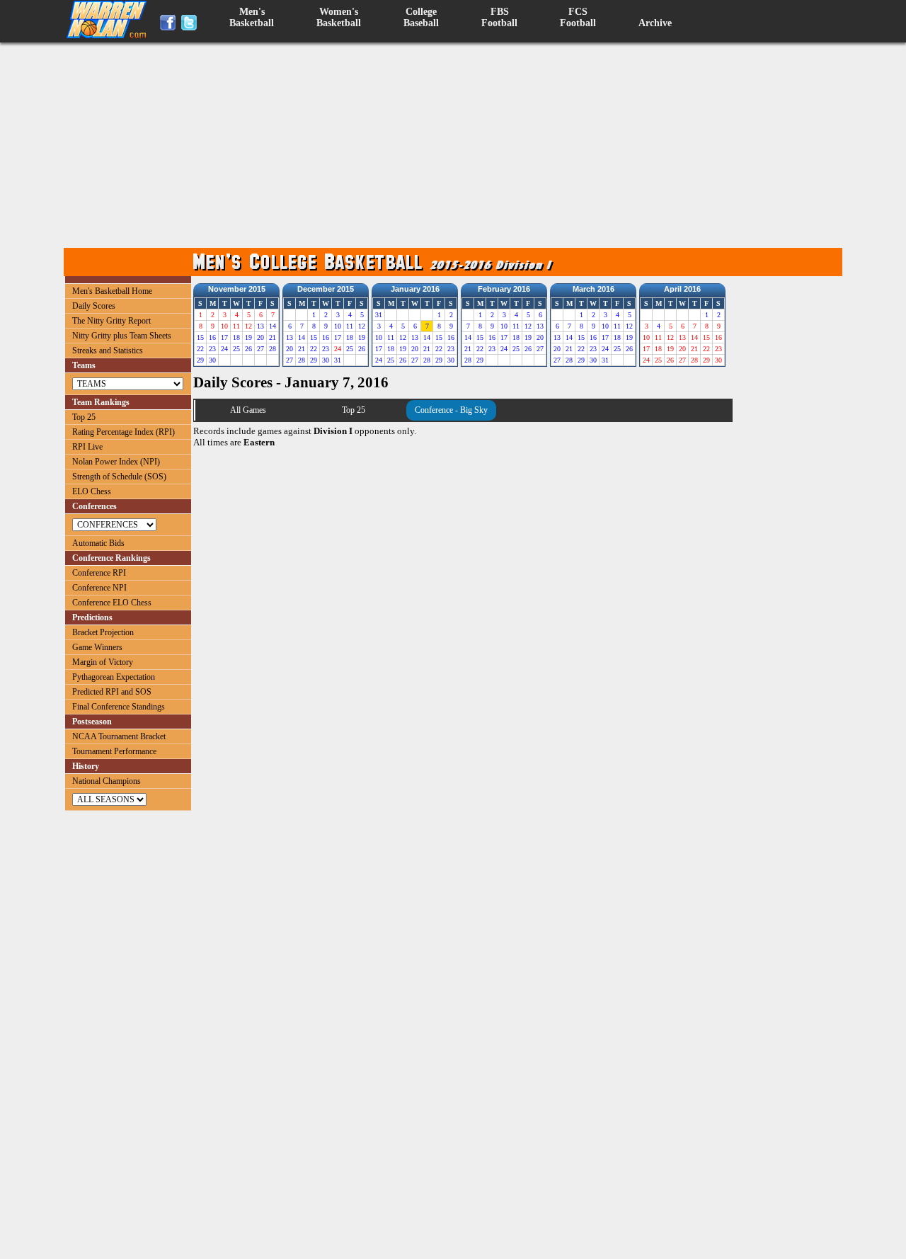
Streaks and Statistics (107, 350)
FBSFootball (499, 17)
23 (212, 349)
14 (272, 326)
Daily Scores (93, 306)
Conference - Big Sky (451, 410)
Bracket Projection (103, 632)
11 (349, 326)
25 (236, 349)
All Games (248, 410)
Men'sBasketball (251, 17)
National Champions (106, 781)
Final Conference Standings (118, 707)
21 (272, 337)
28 (272, 349)
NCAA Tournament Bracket (119, 736)
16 (212, 337)
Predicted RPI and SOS (111, 692)
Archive (655, 23)
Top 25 (84, 417)
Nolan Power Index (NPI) (116, 462)
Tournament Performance (114, 751)
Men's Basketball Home (112, 291)
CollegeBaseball (421, 17)
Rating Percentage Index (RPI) (123, 432)
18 (236, 337)
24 (224, 349)
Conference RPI (99, 573)
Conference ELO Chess (111, 603)
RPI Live (87, 447)
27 (260, 349)
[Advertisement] (456, 145)
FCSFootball (578, 17)
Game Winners (97, 647)
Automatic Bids (98, 543)
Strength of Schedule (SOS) (119, 477)
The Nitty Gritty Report (111, 321)
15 (200, 337)
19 (248, 337)
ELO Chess (91, 491)
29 (200, 360)
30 (212, 360)
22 (200, 349)
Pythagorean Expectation (113, 677)
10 (337, 326)
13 (260, 326)
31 (337, 360)
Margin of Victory (102, 662)
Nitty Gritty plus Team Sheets (121, 336)
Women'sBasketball (338, 17)
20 (260, 337)
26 (248, 349)
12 (361, 326)
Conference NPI (99, 588)
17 (224, 337)
